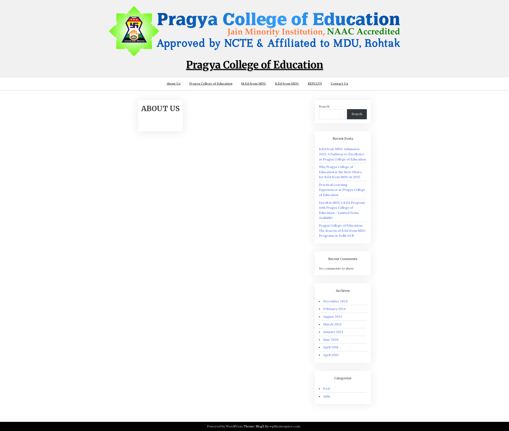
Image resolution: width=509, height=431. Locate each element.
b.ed (326, 388)
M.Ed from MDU (253, 83)
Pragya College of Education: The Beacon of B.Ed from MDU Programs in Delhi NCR (342, 230)
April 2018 (330, 347)
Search (324, 106)
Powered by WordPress (225, 426)
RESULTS (315, 83)
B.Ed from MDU (287, 83)
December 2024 (335, 301)
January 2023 (333, 332)
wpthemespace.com (284, 426)
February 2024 (334, 309)
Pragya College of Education (254, 65)
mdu (326, 396)
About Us (174, 83)
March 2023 (332, 324)
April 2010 (330, 355)
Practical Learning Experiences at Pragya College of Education (342, 190)
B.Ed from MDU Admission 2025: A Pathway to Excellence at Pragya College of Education (342, 154)
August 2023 (332, 316)
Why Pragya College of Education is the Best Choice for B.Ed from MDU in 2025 (340, 172)
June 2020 (330, 340)
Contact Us (339, 83)
